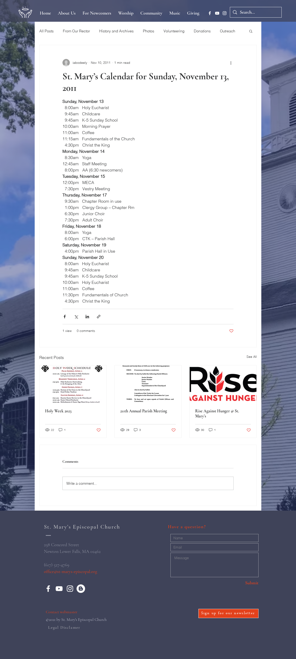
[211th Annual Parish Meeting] (148, 384)
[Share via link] (98, 316)
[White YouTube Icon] (217, 13)
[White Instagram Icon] (224, 13)
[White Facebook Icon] (209, 13)
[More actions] (231, 62)
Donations (202, 31)
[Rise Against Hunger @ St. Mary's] (223, 384)
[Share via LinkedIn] (87, 316)
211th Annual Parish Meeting (143, 411)
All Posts (46, 31)
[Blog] (81, 588)
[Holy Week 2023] (73, 384)
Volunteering (174, 31)
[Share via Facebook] (64, 316)
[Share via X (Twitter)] (76, 316)
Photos (148, 31)
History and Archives (116, 31)
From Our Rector (76, 31)
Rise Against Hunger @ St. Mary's (217, 413)
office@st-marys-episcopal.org (70, 571)
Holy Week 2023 (58, 411)
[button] (251, 31)
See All (252, 357)
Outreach (227, 31)
